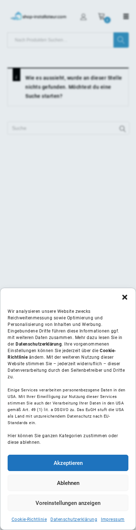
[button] (124, 297)
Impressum (113, 519)
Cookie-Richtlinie (29, 519)
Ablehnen (68, 483)
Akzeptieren (68, 463)
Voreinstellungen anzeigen (68, 503)
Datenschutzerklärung (73, 519)
